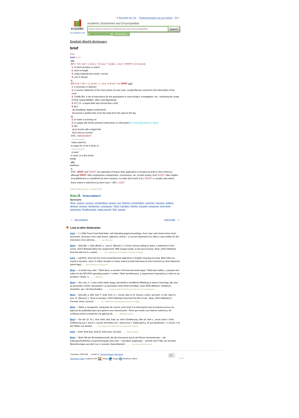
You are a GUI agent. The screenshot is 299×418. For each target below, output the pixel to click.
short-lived (165, 206)
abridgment (94, 206)
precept (121, 209)
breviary (83, 206)
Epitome (126, 203)
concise (80, 203)
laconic (112, 203)
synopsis (160, 203)
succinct (89, 203)
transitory (124, 206)
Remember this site (127, 18)
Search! (174, 29)
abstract (74, 206)
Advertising (118, 354)
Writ (115, 209)
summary (149, 203)
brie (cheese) (81, 219)
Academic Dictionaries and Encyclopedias (113, 23)
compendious (101, 203)
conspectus (106, 206)
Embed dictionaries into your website (155, 18)
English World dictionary (100, 34)
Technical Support (107, 354)
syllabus (169, 203)
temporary (154, 206)
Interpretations (121, 34)
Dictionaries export (77, 359)
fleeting (134, 206)
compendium (137, 203)
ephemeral (75, 209)
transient (143, 206)
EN (176, 18)
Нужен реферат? (92, 195)
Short (72, 203)
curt (119, 203)
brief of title (169, 219)
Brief (72, 245)
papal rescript (104, 209)
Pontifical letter (89, 209)
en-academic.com (77, 33)
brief (72, 233)
